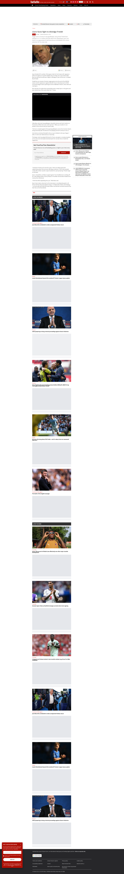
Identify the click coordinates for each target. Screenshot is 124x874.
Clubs (81, 5)
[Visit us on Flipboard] (75, 2)
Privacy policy (65, 860)
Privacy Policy (17, 864)
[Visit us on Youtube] (71, 2)
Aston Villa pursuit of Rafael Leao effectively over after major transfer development (83, 152)
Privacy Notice (39, 157)
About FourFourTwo (66, 863)
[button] (92, 2)
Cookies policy (80, 860)
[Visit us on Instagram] (73, 2)
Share (35, 70)
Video (64, 5)
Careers (49, 863)
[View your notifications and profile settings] (90, 2)
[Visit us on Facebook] (67, 2)
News (59, 5)
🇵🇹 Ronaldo (70, 24)
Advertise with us (80, 863)
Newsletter (53, 5)
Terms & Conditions (11, 865)
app (38, 34)
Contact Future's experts (52, 860)
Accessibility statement (37, 863)
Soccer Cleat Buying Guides (41, 5)
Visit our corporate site (80, 851)
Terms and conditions (37, 860)
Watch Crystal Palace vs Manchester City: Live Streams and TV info (82, 146)
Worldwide (35, 866)
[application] (51, 107)
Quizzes (76, 5)
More (85, 5)
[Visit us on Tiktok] (77, 2)
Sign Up (12, 859)
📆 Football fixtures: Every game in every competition (52, 24)
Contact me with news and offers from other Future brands (12, 856)
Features (69, 5)
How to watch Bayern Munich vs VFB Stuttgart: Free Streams (83, 164)
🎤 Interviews (86, 24)
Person (33, 28)
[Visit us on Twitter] (69, 2)
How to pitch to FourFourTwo (53, 866)
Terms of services (50, 156)
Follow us (61, 70)
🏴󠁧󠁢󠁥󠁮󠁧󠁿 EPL (78, 24)
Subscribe (81, 1)
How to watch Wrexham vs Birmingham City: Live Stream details (82, 159)
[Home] (32, 5)
